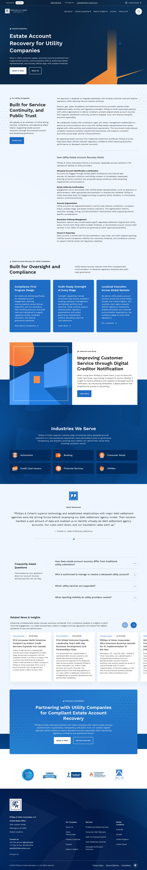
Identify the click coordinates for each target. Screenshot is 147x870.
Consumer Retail (116, 455)
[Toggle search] (138, 11)
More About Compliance (25, 326)
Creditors (19, 3)
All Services (17, 140)
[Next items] (134, 625)
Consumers (10, 3)
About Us (35, 71)
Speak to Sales (18, 71)
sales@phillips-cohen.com (87, 3)
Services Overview (83, 740)
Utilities (111, 468)
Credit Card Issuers (30, 468)
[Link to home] (18, 11)
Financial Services (73, 468)
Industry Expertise (19, 29)
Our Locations (108, 323)
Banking (68, 455)
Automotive (26, 455)
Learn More (63, 326)
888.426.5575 (56, 3)
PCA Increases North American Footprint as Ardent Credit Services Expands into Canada (29, 643)
